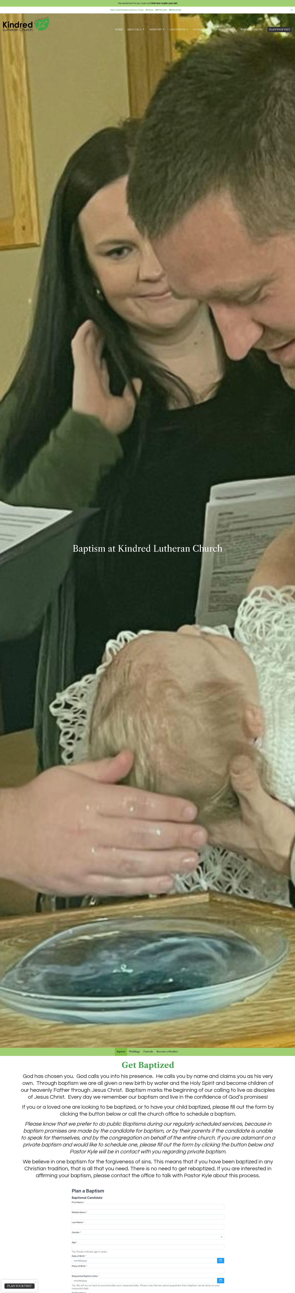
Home (119, 29)
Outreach (200, 29)
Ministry (155, 29)
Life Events (177, 29)
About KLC (134, 29)
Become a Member (167, 1051)
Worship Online (251, 29)
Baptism (121, 1051)
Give (218, 29)
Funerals (148, 1051)
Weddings (134, 1051)
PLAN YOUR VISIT (279, 29)
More (229, 29)
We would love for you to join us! (148, 3)
